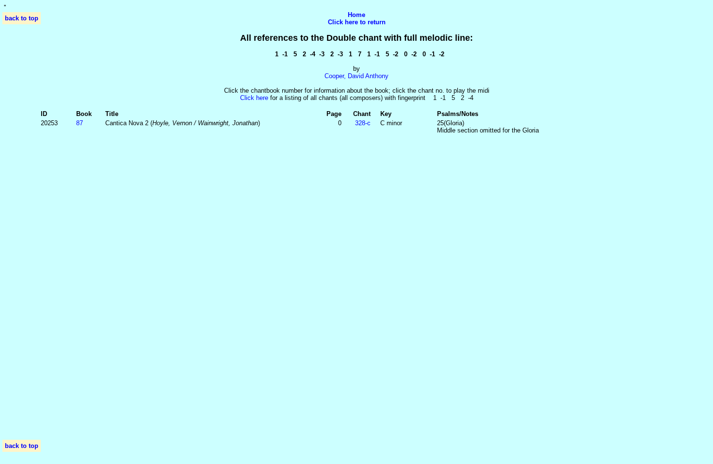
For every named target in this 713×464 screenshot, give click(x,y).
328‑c (363, 123)
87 (79, 123)
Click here (254, 97)
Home (356, 14)
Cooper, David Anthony (356, 76)
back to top (21, 18)
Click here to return (357, 22)
